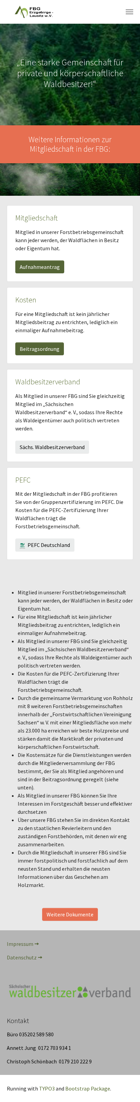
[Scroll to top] (125, 1087)
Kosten (25, 299)
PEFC (23, 480)
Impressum (20, 943)
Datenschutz (22, 957)
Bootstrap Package (87, 1088)
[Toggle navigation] (129, 12)
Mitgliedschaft (36, 217)
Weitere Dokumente (70, 914)
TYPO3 (47, 1088)
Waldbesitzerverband (47, 381)
